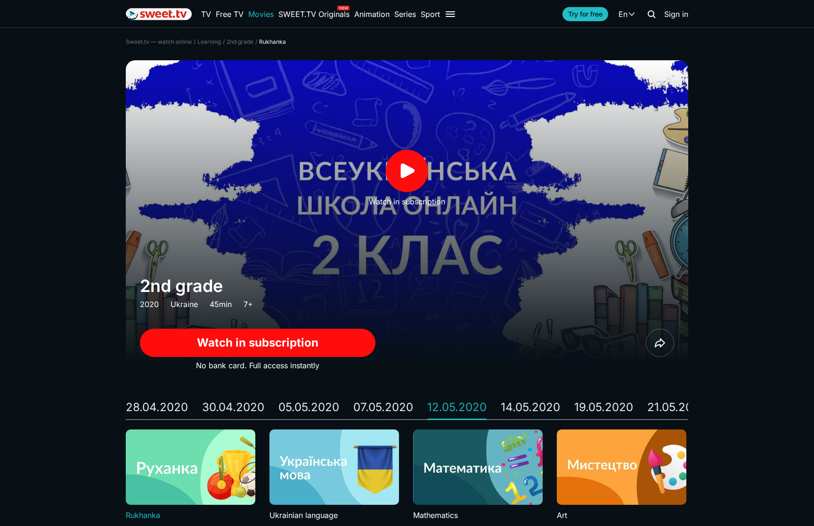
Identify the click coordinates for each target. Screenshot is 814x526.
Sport (430, 14)
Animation (372, 14)
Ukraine (184, 304)
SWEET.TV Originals (314, 14)
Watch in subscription (257, 342)
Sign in (676, 14)
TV (206, 14)
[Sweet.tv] (159, 14)
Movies (261, 14)
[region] (407, 475)
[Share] (660, 343)
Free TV (230, 14)
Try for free (585, 14)
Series (405, 14)
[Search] (651, 14)
